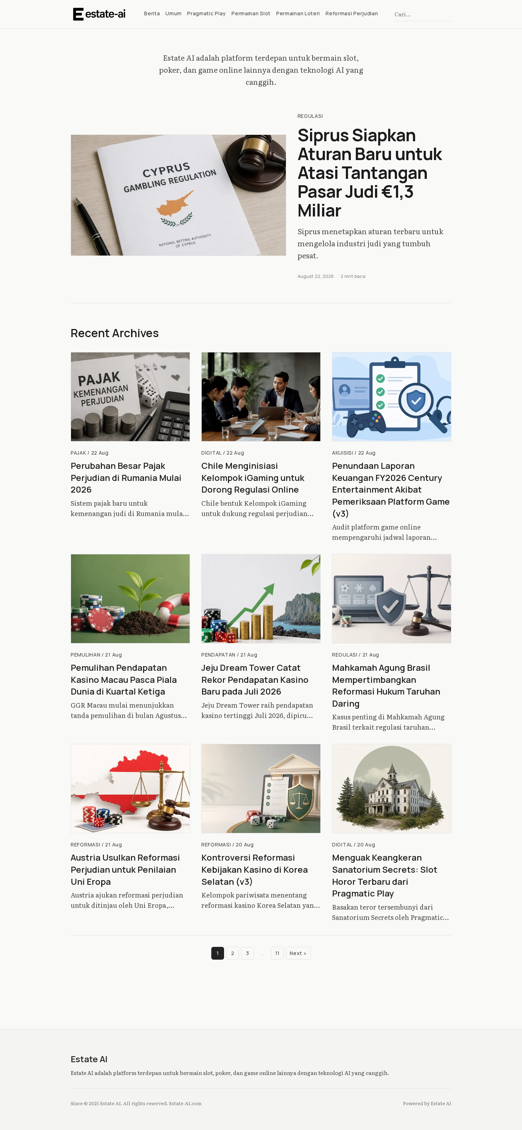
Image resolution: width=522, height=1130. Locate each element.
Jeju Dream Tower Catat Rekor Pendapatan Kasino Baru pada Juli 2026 (255, 679)
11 (277, 953)
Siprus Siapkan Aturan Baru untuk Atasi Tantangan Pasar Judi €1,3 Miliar (370, 172)
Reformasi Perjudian (352, 13)
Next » (298, 953)
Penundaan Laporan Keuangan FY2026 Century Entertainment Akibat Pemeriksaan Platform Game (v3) (391, 489)
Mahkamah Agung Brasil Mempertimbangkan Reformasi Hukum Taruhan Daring (386, 685)
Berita (152, 13)
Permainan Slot (251, 13)
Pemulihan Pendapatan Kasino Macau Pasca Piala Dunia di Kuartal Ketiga (124, 679)
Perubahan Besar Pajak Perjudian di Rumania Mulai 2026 (126, 477)
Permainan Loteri (298, 13)
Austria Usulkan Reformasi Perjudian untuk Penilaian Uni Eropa (125, 869)
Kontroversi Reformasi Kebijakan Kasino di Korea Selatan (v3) (254, 869)
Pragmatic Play (206, 13)
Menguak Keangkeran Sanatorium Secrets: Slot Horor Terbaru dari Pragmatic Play (384, 875)
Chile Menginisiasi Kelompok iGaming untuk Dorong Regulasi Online (252, 477)
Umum (173, 13)
